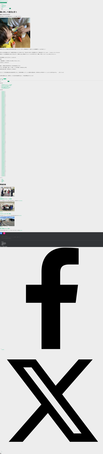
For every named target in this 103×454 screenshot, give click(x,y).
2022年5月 (3, 128)
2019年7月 (3, 154)
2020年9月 (3, 143)
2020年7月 (3, 145)
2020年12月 (3, 141)
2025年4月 (3, 100)
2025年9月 (3, 97)
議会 (2, 181)
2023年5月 (3, 119)
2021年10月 (3, 134)
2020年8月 (3, 144)
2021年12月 (3, 132)
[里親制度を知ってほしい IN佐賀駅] (7, 196)
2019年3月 (3, 158)
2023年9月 (3, 116)
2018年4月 (3, 166)
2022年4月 (3, 129)
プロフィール (3, 242)
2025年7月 (3, 98)
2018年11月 (3, 160)
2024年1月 (3, 113)
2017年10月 (3, 171)
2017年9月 (3, 172)
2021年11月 (3, 133)
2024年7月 (3, 108)
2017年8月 (3, 173)
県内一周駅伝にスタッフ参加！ (6, 87)
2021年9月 (3, 135)
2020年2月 (3, 149)
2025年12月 (3, 94)
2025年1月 (3, 103)
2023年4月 (3, 120)
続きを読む (20, 200)
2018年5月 (3, 165)
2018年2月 (3, 168)
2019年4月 (3, 157)
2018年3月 (3, 167)
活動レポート (3, 6)
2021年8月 (3, 136)
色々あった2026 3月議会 (5, 86)
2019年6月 (3, 155)
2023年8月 (3, 117)
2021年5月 (3, 138)
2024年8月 (3, 107)
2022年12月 (3, 122)
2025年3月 (3, 101)
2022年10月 (3, 124)
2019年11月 (3, 151)
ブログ (3, 7)
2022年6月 (3, 127)
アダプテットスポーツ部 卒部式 (6, 85)
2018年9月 (3, 162)
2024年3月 (3, 111)
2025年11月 (3, 95)
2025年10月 (3, 96)
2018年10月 (3, 161)
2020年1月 (3, 150)
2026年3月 (3, 92)
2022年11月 (3, 123)
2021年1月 (3, 140)
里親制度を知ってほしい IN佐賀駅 (7, 84)
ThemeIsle (6, 246)
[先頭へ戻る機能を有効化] (0, 453)
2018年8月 (3, 163)
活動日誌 (5, 78)
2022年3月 (3, 130)
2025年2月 (3, 102)
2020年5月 (3, 147)
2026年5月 (3, 91)
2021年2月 (3, 139)
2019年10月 (3, 152)
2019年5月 (3, 156)
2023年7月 (3, 118)
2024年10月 (3, 105)
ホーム (3, 241)
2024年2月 (3, 112)
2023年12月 (3, 114)
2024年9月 (3, 106)
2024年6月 (3, 109)
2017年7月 (3, 174)
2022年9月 (3, 125)
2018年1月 (3, 169)
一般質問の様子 (4, 5)
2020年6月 (3, 146)
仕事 (2, 179)
